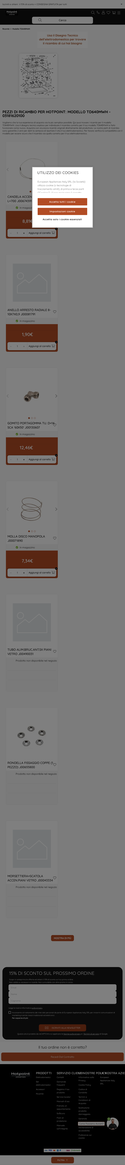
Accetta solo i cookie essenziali (62, 219)
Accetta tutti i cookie (62, 201)
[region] (62, 197)
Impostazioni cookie (62, 211)
